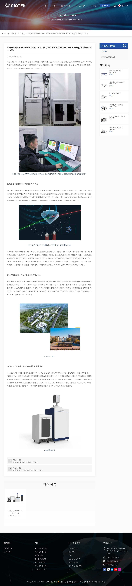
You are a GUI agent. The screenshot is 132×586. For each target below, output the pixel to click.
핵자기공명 (39, 555)
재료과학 (71, 552)
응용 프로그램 (65, 6)
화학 (70, 555)
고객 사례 (7, 552)
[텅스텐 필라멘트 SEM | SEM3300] (104, 85)
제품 (53, 6)
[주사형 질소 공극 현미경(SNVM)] (15, 499)
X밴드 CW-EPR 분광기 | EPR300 (117, 116)
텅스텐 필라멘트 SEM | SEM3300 (117, 82)
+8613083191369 (113, 561)
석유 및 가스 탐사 (41, 569)
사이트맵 (63, 582)
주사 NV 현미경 (40, 562)
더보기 (110, 95)
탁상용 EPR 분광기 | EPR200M (116, 71)
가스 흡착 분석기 (41, 566)
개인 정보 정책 (85, 582)
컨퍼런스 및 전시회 (108, 57)
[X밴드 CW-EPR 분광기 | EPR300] (104, 119)
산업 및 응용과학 (74, 559)
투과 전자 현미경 (41, 552)
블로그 (75, 582)
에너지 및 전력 (73, 562)
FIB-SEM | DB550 (115, 93)
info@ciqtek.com (112, 565)
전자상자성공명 (40, 559)
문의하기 (105, 6)
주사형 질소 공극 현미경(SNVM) (15, 511)
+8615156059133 (113, 557)
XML (70, 582)
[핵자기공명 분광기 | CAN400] (104, 131)
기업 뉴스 (23, 33)
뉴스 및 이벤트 (81, 6)
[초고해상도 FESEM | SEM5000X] (104, 108)
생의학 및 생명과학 (75, 566)
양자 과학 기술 (73, 548)
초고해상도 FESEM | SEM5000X (116, 105)
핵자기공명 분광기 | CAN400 (116, 128)
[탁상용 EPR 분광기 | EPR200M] (104, 74)
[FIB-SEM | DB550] (104, 97)
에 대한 (93, 6)
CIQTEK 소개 (8, 548)
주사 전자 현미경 (41, 548)
